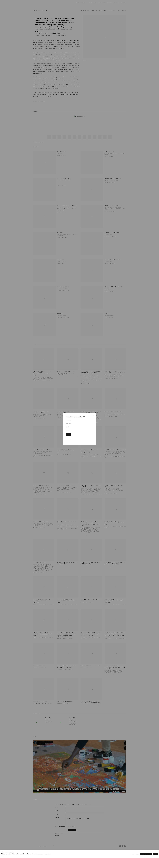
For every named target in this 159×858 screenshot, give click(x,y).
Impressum (68, 441)
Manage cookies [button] (134, 853)
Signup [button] (68, 434)
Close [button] (93, 416)
